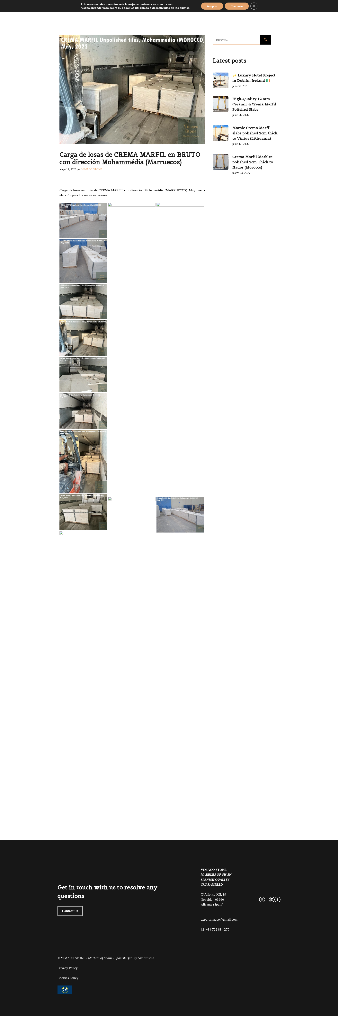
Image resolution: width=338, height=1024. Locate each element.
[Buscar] (265, 40)
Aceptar (212, 6)
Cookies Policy (68, 978)
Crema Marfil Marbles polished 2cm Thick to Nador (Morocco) (252, 161)
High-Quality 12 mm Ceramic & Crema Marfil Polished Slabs (254, 104)
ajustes (185, 7)
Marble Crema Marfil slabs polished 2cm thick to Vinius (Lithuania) (254, 133)
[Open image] (83, 220)
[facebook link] (272, 900)
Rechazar (237, 6)
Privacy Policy (68, 968)
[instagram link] (262, 900)
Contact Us (70, 911)
